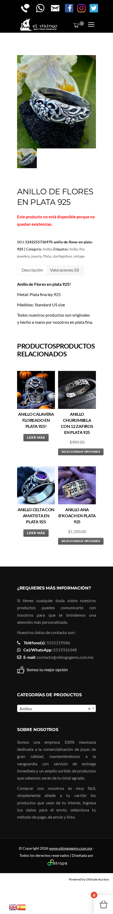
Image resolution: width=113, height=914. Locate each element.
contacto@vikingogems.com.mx (65, 657)
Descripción (32, 269)
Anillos (48, 249)
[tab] (32, 270)
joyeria (36, 256)
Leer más (36, 437)
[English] (13, 906)
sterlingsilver (62, 256)
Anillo (73, 249)
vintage (79, 256)
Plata (47, 256)
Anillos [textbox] (54, 708)
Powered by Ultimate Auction (89, 879)
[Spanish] (21, 906)
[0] (74, 25)
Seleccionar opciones (80, 451)
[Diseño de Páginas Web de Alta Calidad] (56, 864)
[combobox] (56, 708)
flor (81, 249)
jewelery (23, 256)
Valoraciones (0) (64, 269)
